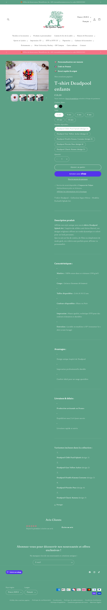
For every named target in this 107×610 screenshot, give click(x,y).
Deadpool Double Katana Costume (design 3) (74, 139)
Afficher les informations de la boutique (72, 192)
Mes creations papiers (22, 600)
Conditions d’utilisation (93, 600)
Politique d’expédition (58, 602)
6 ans (79, 115)
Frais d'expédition (72, 98)
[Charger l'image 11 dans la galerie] (23, 97)
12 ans (70, 120)
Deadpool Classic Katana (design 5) (71, 149)
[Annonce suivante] (100, 2)
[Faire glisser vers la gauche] (8, 97)
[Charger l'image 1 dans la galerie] (14, 97)
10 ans (59, 120)
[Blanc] (56, 106)
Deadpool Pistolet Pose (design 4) (70, 144)
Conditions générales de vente (78, 602)
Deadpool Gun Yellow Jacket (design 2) (72, 134)
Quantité (57, 154)
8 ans (89, 115)
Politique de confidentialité (41, 600)
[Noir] (60, 106)
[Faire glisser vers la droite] (46, 97)
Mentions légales (95, 602)
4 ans (69, 115)
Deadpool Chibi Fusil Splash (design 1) (72, 129)
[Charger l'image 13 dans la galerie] (39, 97)
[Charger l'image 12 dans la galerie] (31, 97)
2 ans (59, 115)
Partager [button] (60, 505)
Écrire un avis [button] (67, 527)
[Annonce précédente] (6, 2)
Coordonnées (57, 600)
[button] (8, 19)
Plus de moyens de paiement (78, 179)
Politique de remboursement (73, 600)
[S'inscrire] (71, 562)
